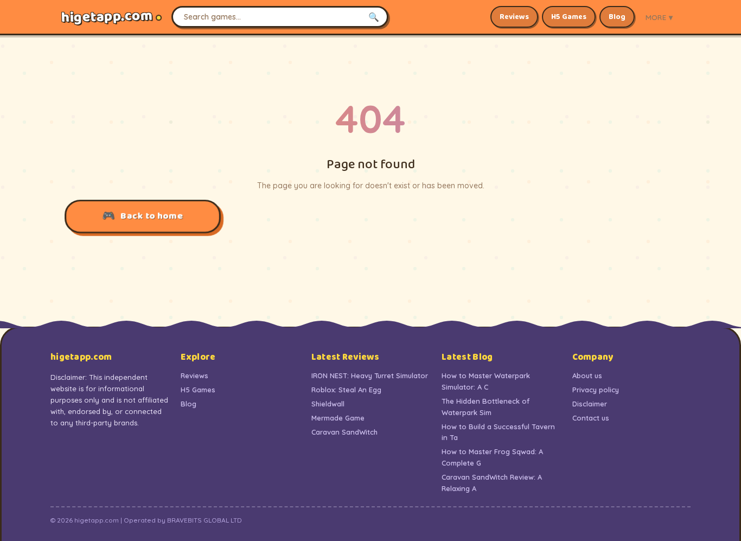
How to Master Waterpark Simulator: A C (486, 381)
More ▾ (659, 17)
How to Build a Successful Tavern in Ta (498, 432)
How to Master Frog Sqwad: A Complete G (492, 457)
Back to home (151, 216)
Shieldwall (327, 403)
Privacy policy (595, 389)
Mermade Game (338, 417)
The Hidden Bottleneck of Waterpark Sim (485, 407)
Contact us (590, 417)
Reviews (514, 17)
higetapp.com (107, 17)
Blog (617, 17)
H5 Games (568, 17)
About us (587, 375)
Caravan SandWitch (344, 432)
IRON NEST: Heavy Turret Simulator (369, 375)
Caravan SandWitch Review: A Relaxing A (492, 483)
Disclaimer (589, 403)
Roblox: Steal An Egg (346, 389)
